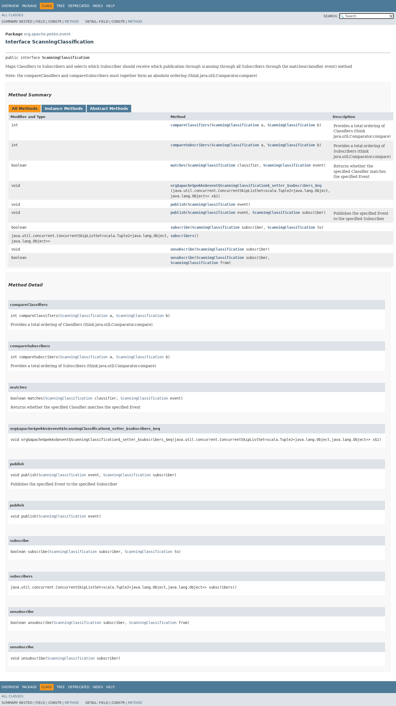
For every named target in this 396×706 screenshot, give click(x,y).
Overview (10, 6)
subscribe (180, 227)
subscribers (182, 236)
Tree (61, 6)
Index (98, 6)
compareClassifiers (190, 125)
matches (178, 165)
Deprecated (78, 6)
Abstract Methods (109, 108)
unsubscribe (182, 249)
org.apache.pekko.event (47, 34)
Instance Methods (64, 108)
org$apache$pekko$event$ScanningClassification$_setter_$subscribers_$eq (246, 185)
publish (178, 204)
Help (110, 6)
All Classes (12, 15)
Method (72, 21)
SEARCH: (331, 16)
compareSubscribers (190, 145)
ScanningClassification (235, 125)
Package (29, 6)
